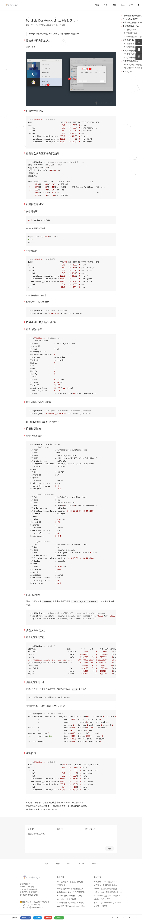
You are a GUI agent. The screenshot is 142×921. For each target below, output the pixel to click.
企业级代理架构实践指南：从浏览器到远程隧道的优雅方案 (80, 903)
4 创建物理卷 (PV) (131, 26)
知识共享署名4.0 (56, 802)
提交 (109, 848)
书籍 (114, 5)
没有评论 (53, 25)
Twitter (37, 918)
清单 (105, 5)
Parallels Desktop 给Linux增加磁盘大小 (52, 20)
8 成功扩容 (127, 71)
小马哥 (35, 802)
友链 (123, 5)
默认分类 (45, 25)
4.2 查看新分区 (130, 33)
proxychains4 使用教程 (66, 899)
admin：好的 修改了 (102, 899)
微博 (46, 864)
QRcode (59, 918)
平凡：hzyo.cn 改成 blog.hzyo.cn (107, 903)
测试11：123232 (100, 906)
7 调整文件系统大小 (131, 61)
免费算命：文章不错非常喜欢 (105, 885)
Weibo (48, 918)
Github (81, 864)
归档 (97, 5)
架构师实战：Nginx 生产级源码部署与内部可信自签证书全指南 (82, 892)
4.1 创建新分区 (130, 29)
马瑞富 (33, 887)
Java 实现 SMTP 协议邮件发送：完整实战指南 (75, 889)
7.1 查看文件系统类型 (133, 64)
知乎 (57, 864)
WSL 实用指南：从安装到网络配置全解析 (73, 882)
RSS (68, 864)
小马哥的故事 (31, 889)
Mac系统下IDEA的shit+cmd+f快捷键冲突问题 (75, 906)
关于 (131, 5)
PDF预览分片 (62, 885)
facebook (26, 918)
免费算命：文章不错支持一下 (105, 882)
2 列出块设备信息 (130, 19)
